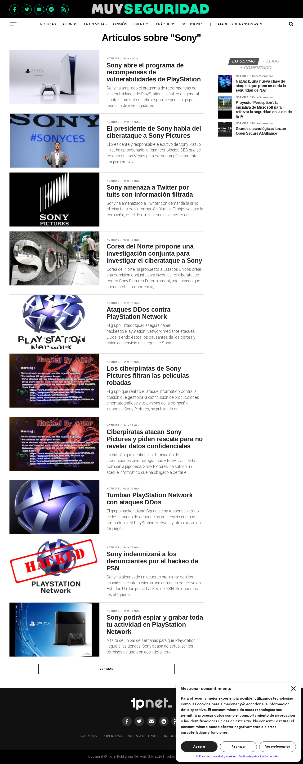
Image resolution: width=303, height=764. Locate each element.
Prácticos (165, 24)
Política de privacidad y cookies (216, 756)
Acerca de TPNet (143, 736)
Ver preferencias (277, 746)
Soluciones (192, 24)
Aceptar (199, 746)
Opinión (120, 24)
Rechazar (238, 746)
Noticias (48, 24)
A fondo (69, 24)
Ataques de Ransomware (240, 24)
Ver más (107, 669)
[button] (293, 688)
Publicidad (112, 736)
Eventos (141, 24)
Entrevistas (95, 24)
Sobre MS (88, 736)
